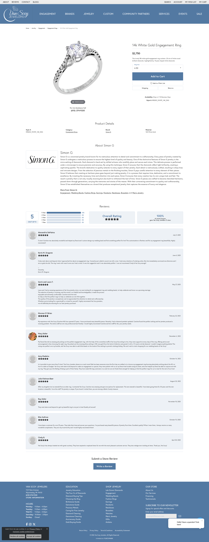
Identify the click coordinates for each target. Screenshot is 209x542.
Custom (108, 13)
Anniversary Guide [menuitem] (73, 519)
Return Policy (83, 530)
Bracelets (124, 193)
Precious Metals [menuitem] (72, 507)
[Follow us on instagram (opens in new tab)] (30, 524)
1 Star (44, 222)
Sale (199, 13)
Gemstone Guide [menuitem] (72, 504)
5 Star (44, 213)
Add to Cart (158, 76)
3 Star (44, 217)
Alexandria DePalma (46, 232)
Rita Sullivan (43, 417)
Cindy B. (41, 437)
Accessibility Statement (122, 530)
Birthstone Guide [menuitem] (72, 502)
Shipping (145, 88)
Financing (149, 496)
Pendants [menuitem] (109, 504)
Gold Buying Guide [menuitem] (73, 522)
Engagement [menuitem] (111, 493)
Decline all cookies (17, 536)
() (83, 213)
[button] (167, 2)
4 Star (44, 215)
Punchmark (108, 538)
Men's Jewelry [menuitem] (111, 516)
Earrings (99, 193)
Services (164, 13)
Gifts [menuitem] (108, 519)
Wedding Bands (77, 193)
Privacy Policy (94, 530)
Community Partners (136, 13)
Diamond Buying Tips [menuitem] (74, 496)
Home (27, 28)
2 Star (44, 220)
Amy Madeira (43, 356)
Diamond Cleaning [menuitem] (73, 513)
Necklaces (116, 193)
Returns (171, 88)
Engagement (48, 13)
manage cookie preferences (23, 532)
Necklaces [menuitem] (110, 507)
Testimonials (151, 499)
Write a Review (104, 466)
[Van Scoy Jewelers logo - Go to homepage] (17, 14)
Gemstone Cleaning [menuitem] (74, 516)
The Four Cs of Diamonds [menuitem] (76, 493)
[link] (5, 2)
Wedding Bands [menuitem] (112, 496)
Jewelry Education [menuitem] (73, 490)
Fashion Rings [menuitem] (111, 499)
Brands (69, 13)
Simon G (108, 132)
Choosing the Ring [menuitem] (73, 499)
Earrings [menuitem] (109, 502)
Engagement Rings (52, 28)
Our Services (151, 493)
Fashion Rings (90, 193)
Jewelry (89, 13)
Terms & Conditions (106, 530)
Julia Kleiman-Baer (45, 378)
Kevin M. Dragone (45, 253)
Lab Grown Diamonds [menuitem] (114, 490)
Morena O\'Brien (45, 313)
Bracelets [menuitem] (109, 510)
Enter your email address (155, 512)
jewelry (34, 28)
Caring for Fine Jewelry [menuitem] (75, 510)
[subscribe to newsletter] (180, 516)
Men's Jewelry (138, 193)
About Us (149, 490)
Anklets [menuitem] (109, 522)
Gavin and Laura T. (45, 282)
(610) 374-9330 (78, 110)
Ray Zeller (42, 399)
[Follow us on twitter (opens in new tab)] (34, 524)
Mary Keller (43, 333)
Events (183, 13)
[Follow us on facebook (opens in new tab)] (27, 524)
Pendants (107, 193)
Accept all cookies (34, 536)
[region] (78, 68)
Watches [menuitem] (109, 513)
